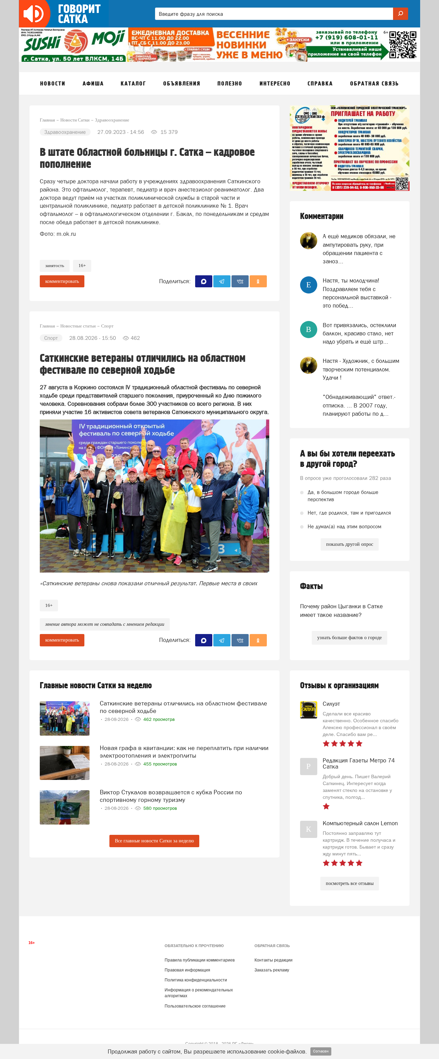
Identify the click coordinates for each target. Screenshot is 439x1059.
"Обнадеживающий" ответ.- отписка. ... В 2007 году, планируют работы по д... (359, 405)
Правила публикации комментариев (200, 960)
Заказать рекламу (271, 970)
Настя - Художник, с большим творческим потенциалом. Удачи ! (361, 369)
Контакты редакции (273, 960)
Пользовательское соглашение (195, 1006)
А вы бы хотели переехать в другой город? (347, 459)
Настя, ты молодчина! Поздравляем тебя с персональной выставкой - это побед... (357, 293)
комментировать (62, 281)
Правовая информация (187, 970)
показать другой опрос (349, 544)
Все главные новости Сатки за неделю (154, 840)
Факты (311, 586)
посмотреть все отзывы (349, 883)
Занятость (54, 265)
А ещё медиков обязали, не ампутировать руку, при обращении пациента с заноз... (359, 249)
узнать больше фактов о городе (349, 637)
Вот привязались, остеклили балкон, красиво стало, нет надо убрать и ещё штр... (359, 333)
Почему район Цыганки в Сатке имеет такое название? (341, 610)
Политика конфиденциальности (196, 980)
